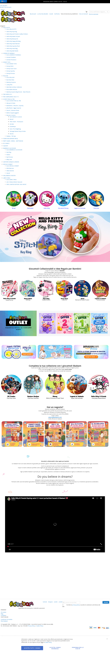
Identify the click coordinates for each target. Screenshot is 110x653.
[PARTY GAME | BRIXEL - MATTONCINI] (46, 290)
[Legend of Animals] (54, 386)
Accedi (51, 14)
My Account (33, 14)
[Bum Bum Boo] (100, 290)
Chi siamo (3, 612)
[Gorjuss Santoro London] (76, 386)
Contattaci (3, 615)
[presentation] (7, 200)
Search (3, 9)
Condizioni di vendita (6, 619)
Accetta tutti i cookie (32, 648)
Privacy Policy (31, 626)
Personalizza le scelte (78, 648)
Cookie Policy (39, 626)
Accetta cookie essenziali (55, 648)
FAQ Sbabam (4, 621)
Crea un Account (83, 14)
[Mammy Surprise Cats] (33, 386)
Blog (2, 614)
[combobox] (99, 11)
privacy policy (76, 605)
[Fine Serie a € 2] (64, 323)
